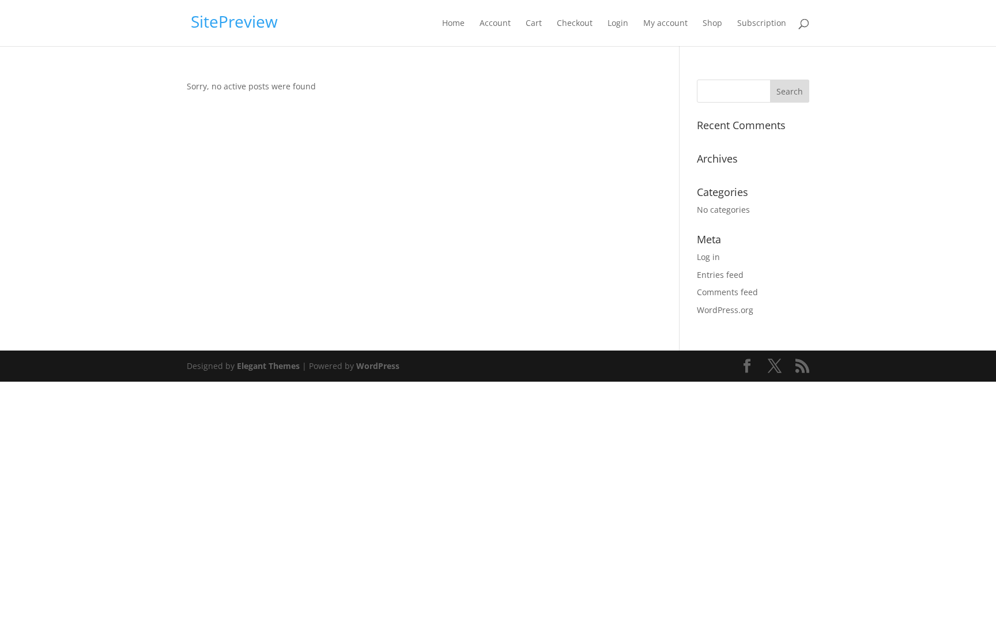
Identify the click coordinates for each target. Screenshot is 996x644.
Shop (712, 23)
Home (453, 23)
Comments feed (727, 292)
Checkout (575, 23)
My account (665, 23)
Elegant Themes (268, 365)
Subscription (761, 23)
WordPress (377, 365)
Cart (534, 23)
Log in (708, 256)
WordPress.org (725, 309)
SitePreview (234, 21)
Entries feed (720, 274)
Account (495, 23)
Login (618, 23)
